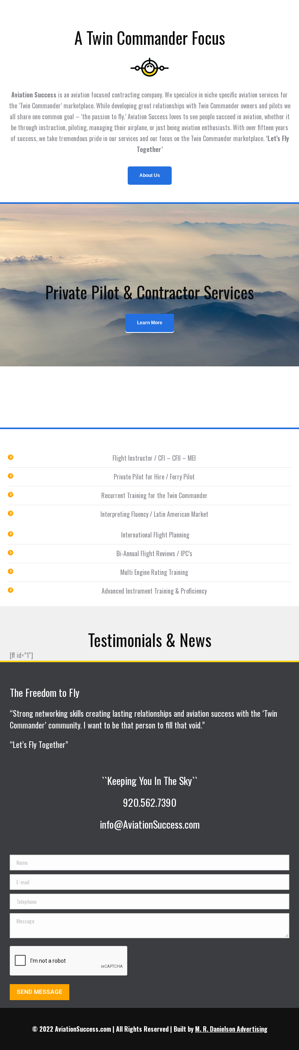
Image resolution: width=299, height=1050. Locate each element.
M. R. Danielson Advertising (231, 1029)
